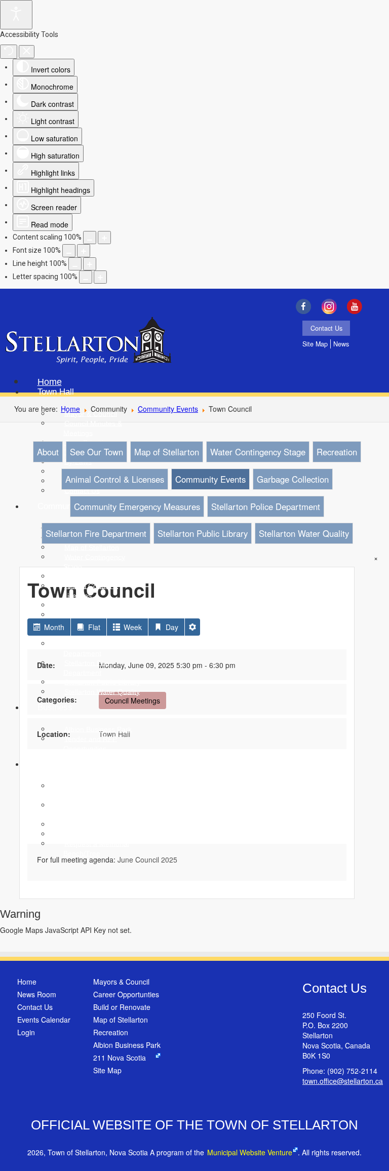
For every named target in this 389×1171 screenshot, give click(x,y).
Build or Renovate (121, 1006)
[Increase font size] (83, 250)
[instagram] (331, 306)
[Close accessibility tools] (26, 51)
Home (26, 981)
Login (26, 1032)
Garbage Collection (293, 479)
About (48, 452)
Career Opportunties (126, 994)
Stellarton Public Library (203, 533)
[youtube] (357, 306)
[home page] (88, 341)
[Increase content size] (104, 237)
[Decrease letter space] (85, 277)
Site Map (315, 343)
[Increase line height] (89, 263)
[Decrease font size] (68, 250)
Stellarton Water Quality (304, 533)
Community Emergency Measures (137, 506)
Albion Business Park (127, 1044)
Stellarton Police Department (265, 506)
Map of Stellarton (166, 452)
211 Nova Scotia (119, 1057)
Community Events (168, 408)
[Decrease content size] (89, 237)
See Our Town (96, 452)
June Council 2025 (147, 859)
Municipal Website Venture (249, 1152)
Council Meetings (132, 700)
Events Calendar (43, 1019)
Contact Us (326, 328)
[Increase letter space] (100, 277)
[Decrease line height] (75, 263)
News (341, 343)
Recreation (337, 452)
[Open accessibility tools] (16, 14)
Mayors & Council (121, 981)
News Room (36, 994)
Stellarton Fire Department (96, 533)
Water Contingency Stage (257, 452)
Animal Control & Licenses (114, 479)
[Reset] (8, 52)
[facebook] (305, 306)
